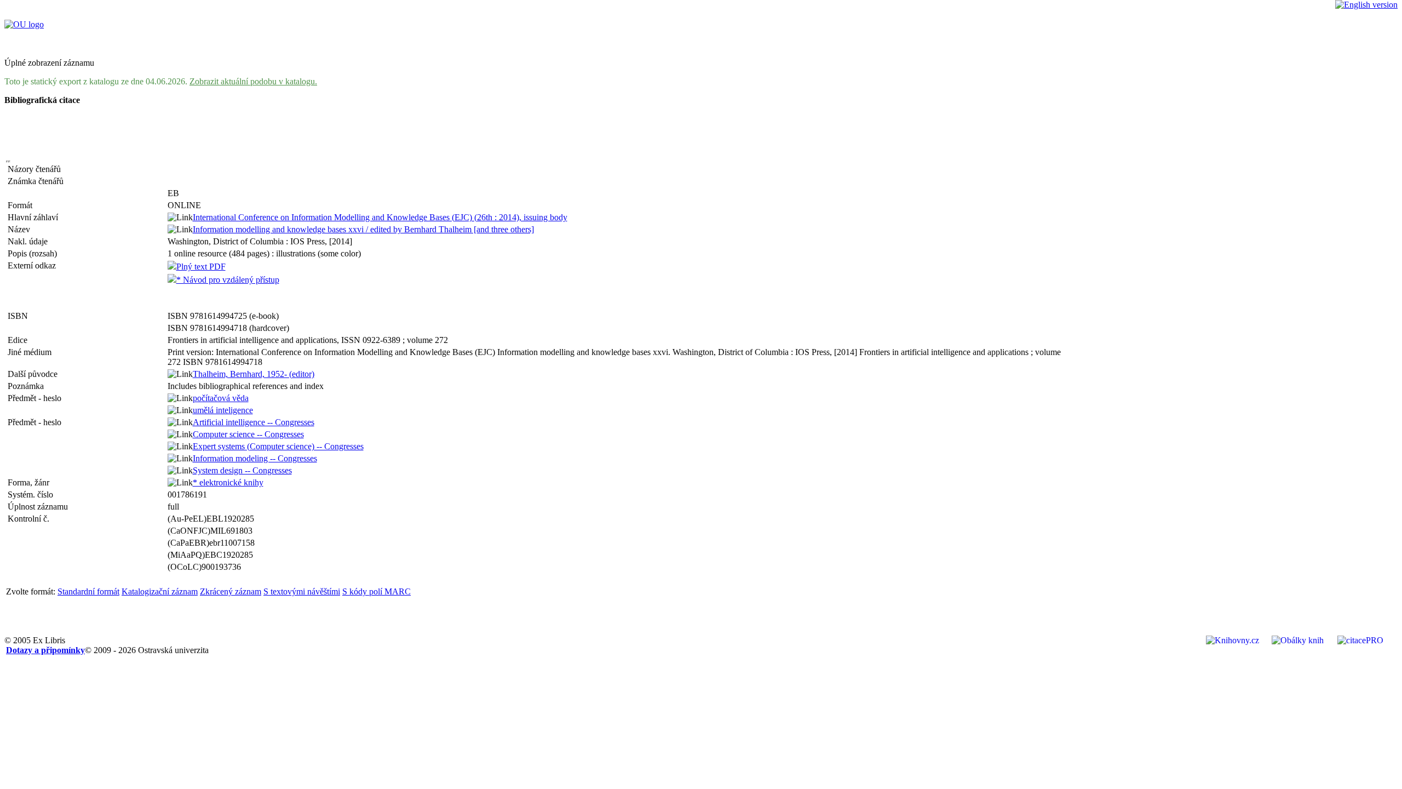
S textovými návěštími (301, 591)
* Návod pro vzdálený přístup (227, 279)
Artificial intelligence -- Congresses (253, 422)
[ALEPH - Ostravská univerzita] (24, 24)
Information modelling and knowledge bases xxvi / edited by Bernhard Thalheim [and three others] (363, 229)
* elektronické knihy (228, 482)
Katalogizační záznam (160, 591)
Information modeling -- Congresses (255, 458)
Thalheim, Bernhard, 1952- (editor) (253, 374)
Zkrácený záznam (230, 591)
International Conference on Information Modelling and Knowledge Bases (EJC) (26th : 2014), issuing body (380, 217)
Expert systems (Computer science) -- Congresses (278, 446)
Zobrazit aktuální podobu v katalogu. (253, 81)
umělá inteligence (223, 410)
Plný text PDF (201, 266)
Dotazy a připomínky (45, 650)
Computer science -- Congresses (248, 434)
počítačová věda (221, 398)
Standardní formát (88, 591)
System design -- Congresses (242, 470)
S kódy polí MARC (376, 591)
